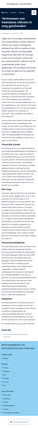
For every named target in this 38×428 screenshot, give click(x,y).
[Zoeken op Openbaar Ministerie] (34, 12)
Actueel (13, 12)
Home (5, 12)
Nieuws (21, 12)
